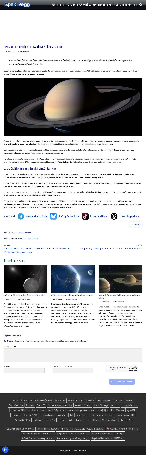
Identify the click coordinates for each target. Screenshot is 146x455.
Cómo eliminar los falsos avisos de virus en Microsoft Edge (53, 428)
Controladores (90, 400)
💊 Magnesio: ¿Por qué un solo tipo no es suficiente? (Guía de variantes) (123, 428)
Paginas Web (131, 410)
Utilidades (95, 420)
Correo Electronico (103, 400)
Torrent (78, 420)
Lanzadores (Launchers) (36, 410)
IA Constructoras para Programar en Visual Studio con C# (88, 428)
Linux (92, 410)
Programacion (16, 415)
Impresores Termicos (129, 405)
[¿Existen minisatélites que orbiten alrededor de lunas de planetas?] (73, 279)
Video (103, 420)
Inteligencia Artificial (18, 410)
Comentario (10, 347)
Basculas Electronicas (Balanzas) (41, 400)
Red (71, 415)
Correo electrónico (62, 367)
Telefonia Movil (50, 420)
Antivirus (24, 400)
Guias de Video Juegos (101, 405)
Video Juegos (112, 420)
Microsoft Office (102, 410)
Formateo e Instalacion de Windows (60, 405)
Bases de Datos (60, 400)
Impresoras (115, 405)
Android (15, 400)
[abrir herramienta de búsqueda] (140, 4)
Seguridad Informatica (104, 415)
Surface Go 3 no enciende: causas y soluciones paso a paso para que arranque (38, 438)
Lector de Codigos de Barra (56, 410)
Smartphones (37, 420)
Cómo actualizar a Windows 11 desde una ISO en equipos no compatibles (38, 433)
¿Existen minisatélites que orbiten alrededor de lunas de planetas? (72, 295)
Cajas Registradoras (75, 400)
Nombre (8, 367)
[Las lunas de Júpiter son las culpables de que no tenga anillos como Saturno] (120, 279)
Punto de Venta (62, 415)
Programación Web (30, 415)
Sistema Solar (32, 238)
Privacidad (83, 450)
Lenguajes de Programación (77, 410)
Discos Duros (117, 400)
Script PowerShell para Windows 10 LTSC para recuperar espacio (108, 438)
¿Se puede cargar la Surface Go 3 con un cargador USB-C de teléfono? (108, 433)
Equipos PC (41, 405)
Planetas (21, 238)
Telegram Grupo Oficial (16, 216)
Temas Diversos (24, 232)
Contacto (76, 450)
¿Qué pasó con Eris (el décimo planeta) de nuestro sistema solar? (24, 295)
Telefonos (61, 420)
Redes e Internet (88, 415)
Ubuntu (86, 420)
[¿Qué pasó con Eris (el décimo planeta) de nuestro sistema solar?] (25, 279)
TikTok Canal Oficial (79, 216)
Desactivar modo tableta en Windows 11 (20, 428)
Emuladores (30, 405)
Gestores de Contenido (83, 405)
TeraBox (70, 420)
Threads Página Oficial (109, 216)
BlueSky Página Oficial (48, 216)
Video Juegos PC (125, 420)
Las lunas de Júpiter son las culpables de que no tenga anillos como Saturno (120, 297)
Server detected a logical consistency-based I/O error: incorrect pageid (73, 438)
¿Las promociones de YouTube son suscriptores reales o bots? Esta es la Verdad (73, 433)
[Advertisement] (73, 26)
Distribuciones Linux (16, 405)
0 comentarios (23, 52)
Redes (78, 415)
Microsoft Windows (117, 410)
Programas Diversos (47, 415)
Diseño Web (129, 400)
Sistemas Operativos (22, 420)
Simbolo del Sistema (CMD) (124, 415)
